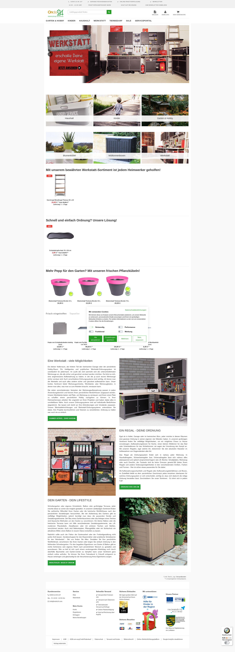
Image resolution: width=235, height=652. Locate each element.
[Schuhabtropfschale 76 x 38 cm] (60, 236)
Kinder (72, 21)
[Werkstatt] (117, 54)
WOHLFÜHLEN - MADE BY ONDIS (61, 563)
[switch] (226, 642)
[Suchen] (109, 12)
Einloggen (76, 615)
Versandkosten (181, 577)
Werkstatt (100, 21)
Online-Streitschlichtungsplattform (148, 639)
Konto (75, 609)
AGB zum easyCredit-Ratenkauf (80, 639)
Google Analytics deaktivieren (173, 639)
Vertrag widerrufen (60, 643)
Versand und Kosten (113, 639)
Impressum (56, 639)
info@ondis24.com (56, 601)
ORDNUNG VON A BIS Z (129, 487)
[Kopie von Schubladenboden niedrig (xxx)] (60, 328)
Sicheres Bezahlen (127, 620)
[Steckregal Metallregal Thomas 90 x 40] (60, 186)
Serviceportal (143, 21)
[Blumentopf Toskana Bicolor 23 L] (60, 287)
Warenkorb (76, 598)
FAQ (74, 595)
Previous (50, 54)
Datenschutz (99, 639)
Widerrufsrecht (128, 639)
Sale (128, 21)
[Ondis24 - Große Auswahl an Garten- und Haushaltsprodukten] (56, 13)
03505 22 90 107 (55, 595)
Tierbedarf (116, 21)
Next (184, 54)
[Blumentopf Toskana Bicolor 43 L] (89, 287)
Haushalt (84, 21)
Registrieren (77, 612)
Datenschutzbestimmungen (135, 310)
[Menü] (231, 627)
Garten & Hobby (55, 21)
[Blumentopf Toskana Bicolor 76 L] (117, 287)
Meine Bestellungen (79, 617)
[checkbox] (91, 327)
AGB (64, 639)
